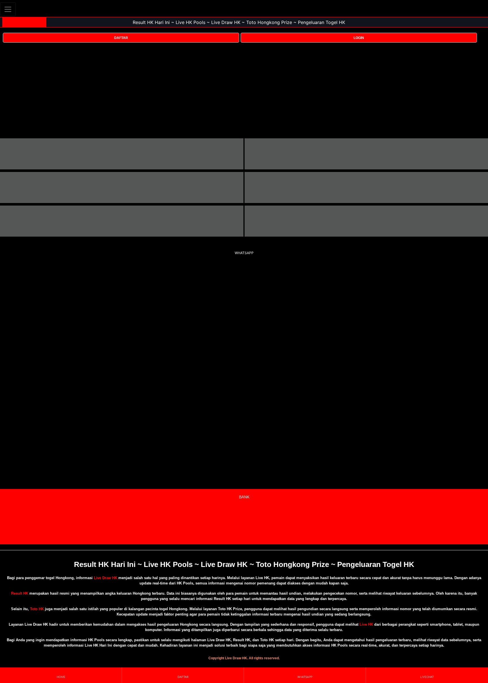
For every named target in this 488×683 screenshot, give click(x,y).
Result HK (19, 593)
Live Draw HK (105, 578)
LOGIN (359, 38)
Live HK (366, 624)
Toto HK (37, 609)
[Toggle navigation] (8, 9)
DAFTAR (121, 38)
